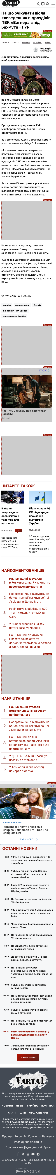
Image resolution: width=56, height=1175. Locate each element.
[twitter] (23, 1154)
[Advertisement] (27, 220)
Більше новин (28, 1057)
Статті (12, 1112)
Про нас (7, 1136)
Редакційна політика (28, 1141)
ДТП (23, 1112)
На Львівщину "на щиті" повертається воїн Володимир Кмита (31, 1022)
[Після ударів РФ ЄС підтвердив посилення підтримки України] (40, 497)
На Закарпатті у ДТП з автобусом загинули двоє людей (29, 947)
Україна (7, 305)
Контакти (34, 1136)
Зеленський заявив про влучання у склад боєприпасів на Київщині (30, 1047)
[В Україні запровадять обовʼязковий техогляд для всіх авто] (12, 497)
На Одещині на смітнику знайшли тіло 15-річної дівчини (31, 900)
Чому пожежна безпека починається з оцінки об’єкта (32, 925)
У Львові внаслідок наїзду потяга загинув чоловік (26, 625)
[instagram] (28, 1154)
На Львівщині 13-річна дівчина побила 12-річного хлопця (31, 936)
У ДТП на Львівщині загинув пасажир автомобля (28, 757)
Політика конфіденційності (23, 1147)
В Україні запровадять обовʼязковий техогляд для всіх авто (10, 516)
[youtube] (33, 1154)
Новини (26, 42)
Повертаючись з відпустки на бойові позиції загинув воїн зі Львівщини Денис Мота (29, 597)
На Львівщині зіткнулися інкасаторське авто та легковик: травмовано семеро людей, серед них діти (30, 640)
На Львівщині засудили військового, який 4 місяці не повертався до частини (29, 582)
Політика (47, 1105)
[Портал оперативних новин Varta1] (10, 3)
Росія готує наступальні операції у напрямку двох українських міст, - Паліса (30, 1034)
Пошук (47, 3)
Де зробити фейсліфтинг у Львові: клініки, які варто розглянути (29, 958)
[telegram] (38, 1154)
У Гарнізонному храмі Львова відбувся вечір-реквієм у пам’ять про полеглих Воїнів (32, 913)
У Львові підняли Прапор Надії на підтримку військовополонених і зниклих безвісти (29, 874)
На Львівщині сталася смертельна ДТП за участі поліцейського (28, 710)
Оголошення (38, 1112)
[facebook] (18, 1154)
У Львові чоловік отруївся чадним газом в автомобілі (29, 1011)
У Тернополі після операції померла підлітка (27, 769)
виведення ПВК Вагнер (15, 310)
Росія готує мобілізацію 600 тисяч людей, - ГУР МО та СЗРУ (28, 612)
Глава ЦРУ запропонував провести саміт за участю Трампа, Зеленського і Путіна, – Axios (31, 888)
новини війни (22, 305)
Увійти (38, 3)
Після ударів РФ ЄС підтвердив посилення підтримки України (40, 516)
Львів (20, 1105)
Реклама (26, 35)
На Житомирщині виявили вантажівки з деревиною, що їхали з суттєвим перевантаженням (31, 998)
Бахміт (37, 305)
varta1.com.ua (16, 1124)
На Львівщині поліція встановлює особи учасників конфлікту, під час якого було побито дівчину (29, 742)
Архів (47, 1147)
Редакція (20, 1136)
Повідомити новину (42, 3)
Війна (48, 42)
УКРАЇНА (37, 42)
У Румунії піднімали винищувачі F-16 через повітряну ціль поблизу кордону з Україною (31, 860)
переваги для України (14, 316)
